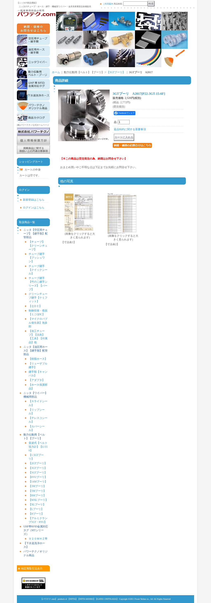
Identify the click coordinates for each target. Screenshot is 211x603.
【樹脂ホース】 (38, 358)
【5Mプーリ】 (37, 490)
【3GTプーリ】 (38, 468)
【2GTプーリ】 (38, 463)
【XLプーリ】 (37, 504)
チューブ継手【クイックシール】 (38, 270)
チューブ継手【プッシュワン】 (37, 257)
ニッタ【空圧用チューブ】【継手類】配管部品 (35, 233)
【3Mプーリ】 (37, 486)
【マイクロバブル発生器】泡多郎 (38, 322)
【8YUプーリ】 (38, 477)
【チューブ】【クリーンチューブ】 (38, 245)
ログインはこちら (33, 207)
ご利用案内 (108, 4)
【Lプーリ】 (36, 509)
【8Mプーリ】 (37, 495)
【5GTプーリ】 (38, 472)
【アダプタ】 (37, 380)
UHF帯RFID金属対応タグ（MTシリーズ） (35, 530)
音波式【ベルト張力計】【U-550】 (38, 446)
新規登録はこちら (33, 199)
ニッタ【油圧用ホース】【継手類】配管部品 (35, 350)
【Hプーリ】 (36, 513)
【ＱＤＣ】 (35, 306)
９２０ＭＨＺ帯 (38, 538)
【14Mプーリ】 (38, 481)
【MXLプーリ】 (38, 499)
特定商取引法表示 (31, 568)
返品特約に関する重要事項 (130, 129)
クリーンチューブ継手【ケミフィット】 (38, 297)
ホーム (56, 72)
